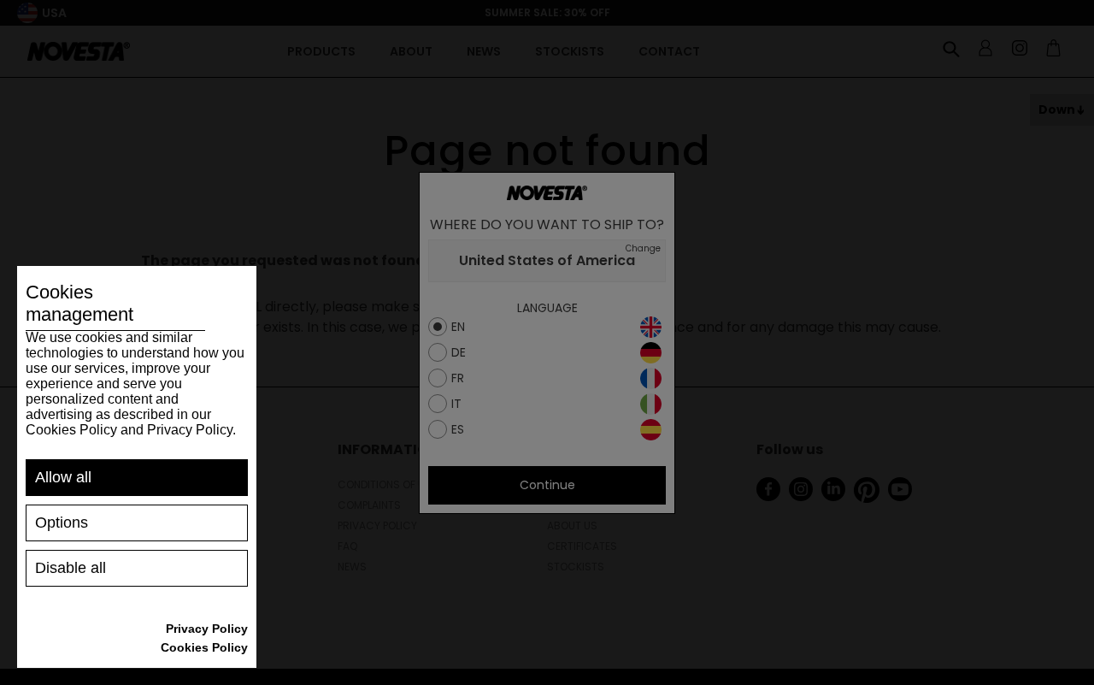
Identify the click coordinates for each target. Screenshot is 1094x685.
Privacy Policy (207, 628)
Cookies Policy (204, 647)
